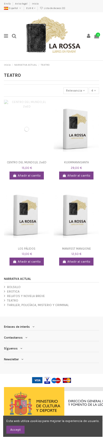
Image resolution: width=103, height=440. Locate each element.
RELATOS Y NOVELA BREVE (26, 296)
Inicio (35, 3)
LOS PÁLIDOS (26, 248)
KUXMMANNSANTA (76, 162)
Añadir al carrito (29, 175)
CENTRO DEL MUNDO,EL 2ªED (26, 162)
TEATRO (12, 300)
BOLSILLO (14, 287)
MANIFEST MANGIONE (76, 248)
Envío (7, 3)
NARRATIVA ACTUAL (17, 279)
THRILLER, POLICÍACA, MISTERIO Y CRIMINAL (38, 305)
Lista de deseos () (54, 8)
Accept (15, 430)
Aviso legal (21, 3)
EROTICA (13, 291)
